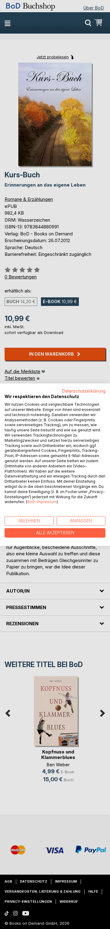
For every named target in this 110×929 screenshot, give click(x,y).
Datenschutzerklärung (83, 390)
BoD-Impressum (42, 501)
